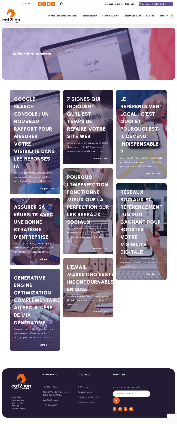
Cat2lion (150, 16)
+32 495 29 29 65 (27, 4)
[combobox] (82, 4)
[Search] (61, 4)
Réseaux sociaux (133, 16)
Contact (164, 16)
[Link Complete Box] (35, 142)
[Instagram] (44, 4)
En (172, 16)
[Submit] (116, 400)
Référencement (90, 16)
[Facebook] (40, 4)
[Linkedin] (53, 4)
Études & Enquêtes (57, 16)
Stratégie (73, 16)
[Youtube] (48, 4)
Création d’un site (111, 16)
